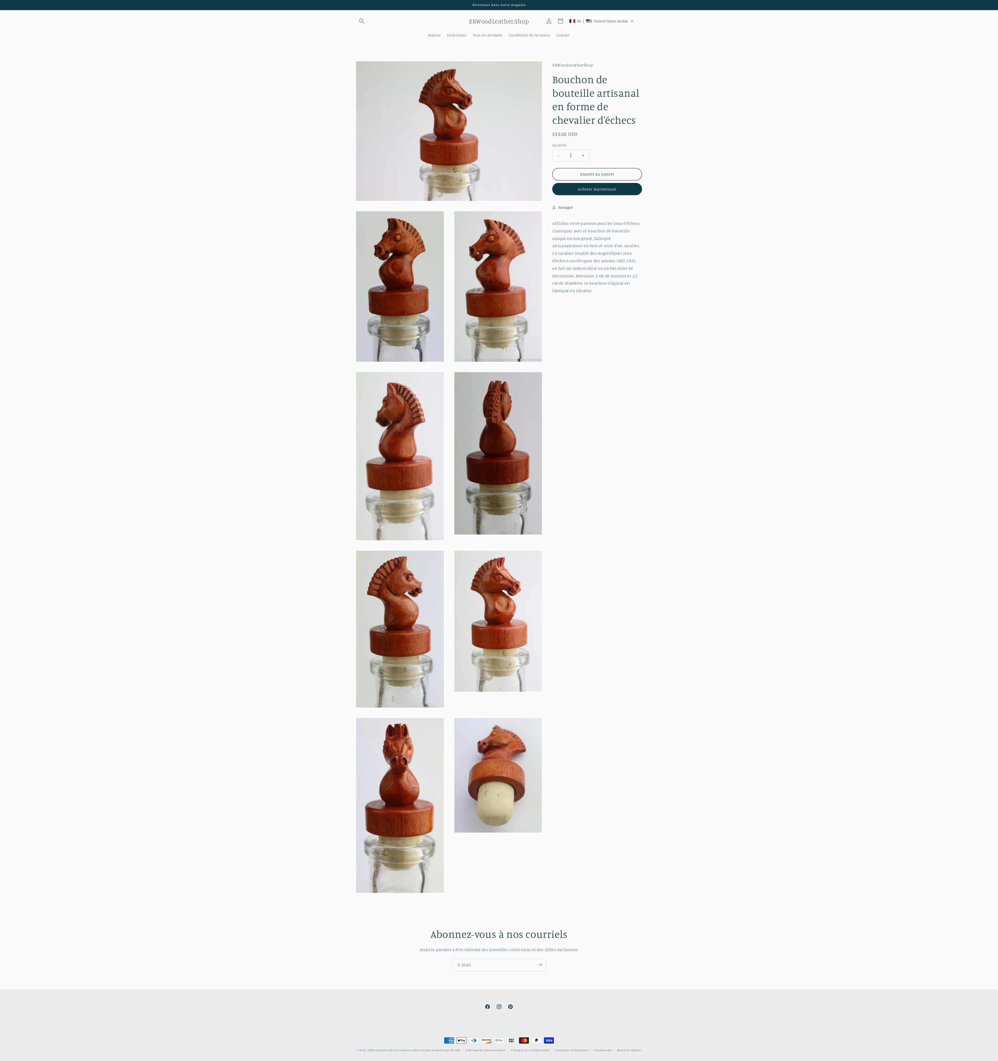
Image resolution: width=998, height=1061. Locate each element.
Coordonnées (603, 1050)
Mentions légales (629, 1050)
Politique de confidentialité (530, 1050)
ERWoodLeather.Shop (382, 1050)
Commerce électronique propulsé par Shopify (429, 1050)
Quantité (559, 145)
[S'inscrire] (540, 965)
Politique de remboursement (486, 1050)
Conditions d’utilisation (572, 1050)
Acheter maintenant (597, 189)
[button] (361, 21)
